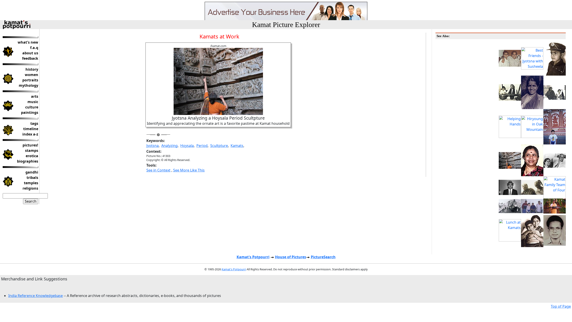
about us (30, 53)
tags (34, 123)
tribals (32, 177)
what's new (28, 42)
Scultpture (219, 145)
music (32, 101)
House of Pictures (290, 256)
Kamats (237, 145)
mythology (28, 85)
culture (31, 107)
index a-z (30, 134)
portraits (30, 80)
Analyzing (169, 145)
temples (31, 182)
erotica (32, 155)
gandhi (31, 172)
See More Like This (189, 170)
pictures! (30, 145)
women (31, 74)
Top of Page (561, 306)
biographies (27, 161)
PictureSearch (323, 256)
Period (202, 145)
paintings (29, 112)
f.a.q (34, 47)
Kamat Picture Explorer (286, 25)
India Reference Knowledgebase (35, 295)
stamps (31, 150)
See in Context (158, 170)
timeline (30, 128)
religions (30, 188)
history (31, 69)
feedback (30, 58)
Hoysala (187, 145)
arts (34, 96)
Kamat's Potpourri (253, 256)
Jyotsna (152, 145)
